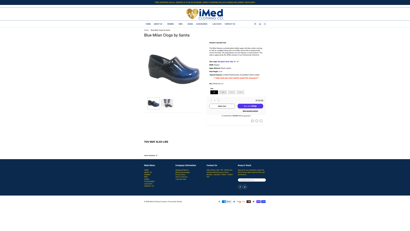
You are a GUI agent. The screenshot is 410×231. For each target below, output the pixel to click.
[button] (236, 116)
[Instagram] (245, 187)
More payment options (250, 111)
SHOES (190, 24)
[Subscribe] (263, 180)
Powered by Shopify (175, 202)
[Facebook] (240, 187)
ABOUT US (158, 24)
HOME (148, 24)
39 (231, 92)
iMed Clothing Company (158, 202)
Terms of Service (181, 177)
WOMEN (170, 24)
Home (146, 30)
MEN (180, 24)
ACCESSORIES (201, 24)
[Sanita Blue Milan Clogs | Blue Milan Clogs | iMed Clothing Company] (173, 69)
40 (240, 92)
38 (223, 92)
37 (214, 92)
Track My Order (180, 179)
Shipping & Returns (182, 170)
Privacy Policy (180, 175)
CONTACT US (230, 24)
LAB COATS (217, 24)
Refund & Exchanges (182, 172)
